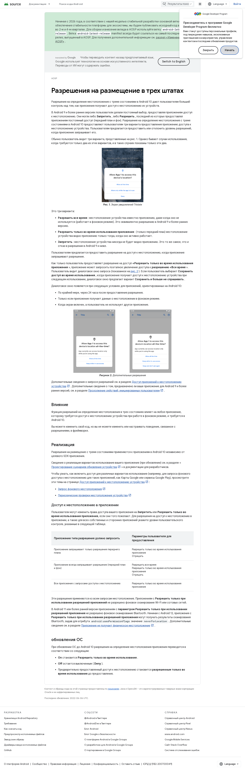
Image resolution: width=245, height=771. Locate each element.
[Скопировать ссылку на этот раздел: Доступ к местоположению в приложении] (121, 505)
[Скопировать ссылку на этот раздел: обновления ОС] (86, 640)
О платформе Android (16, 764)
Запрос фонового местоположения (80, 489)
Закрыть (208, 50)
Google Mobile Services (177, 739)
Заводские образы (14, 739)
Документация (37, 4)
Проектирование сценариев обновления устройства (84, 467)
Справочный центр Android (179, 718)
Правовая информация (63, 764)
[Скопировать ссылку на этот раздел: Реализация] (77, 445)
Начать (229, 50)
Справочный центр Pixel (177, 723)
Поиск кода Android (71, 4)
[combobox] (177, 4)
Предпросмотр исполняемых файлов (24, 734)
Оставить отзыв (131, 764)
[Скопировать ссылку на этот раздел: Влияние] (71, 405)
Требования (10, 723)
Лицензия (85, 764)
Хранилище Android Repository (21, 718)
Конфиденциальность (106, 764)
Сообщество (39, 764)
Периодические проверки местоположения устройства (93, 495)
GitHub (8, 750)
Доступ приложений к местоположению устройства (112, 482)
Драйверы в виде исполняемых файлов (25, 744)
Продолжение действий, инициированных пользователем (124, 390)
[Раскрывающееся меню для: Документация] (50, 4)
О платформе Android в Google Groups (105, 739)
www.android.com (174, 734)
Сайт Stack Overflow (176, 744)
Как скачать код (13, 728)
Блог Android (91, 728)
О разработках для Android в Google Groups (108, 744)
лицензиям (113, 688)
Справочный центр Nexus (178, 728)
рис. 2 (134, 271)
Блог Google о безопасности (100, 734)
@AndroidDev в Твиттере (97, 723)
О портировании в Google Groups (102, 750)
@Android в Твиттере (95, 718)
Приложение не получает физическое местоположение (115, 625)
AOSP (54, 78)
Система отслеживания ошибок (182, 750)
